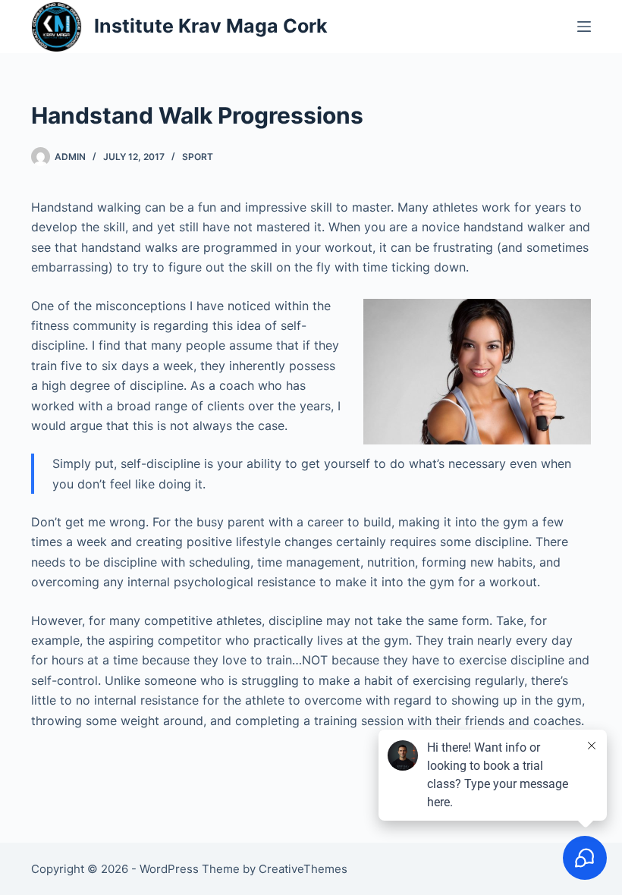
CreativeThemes (303, 869)
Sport (197, 156)
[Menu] (584, 26)
